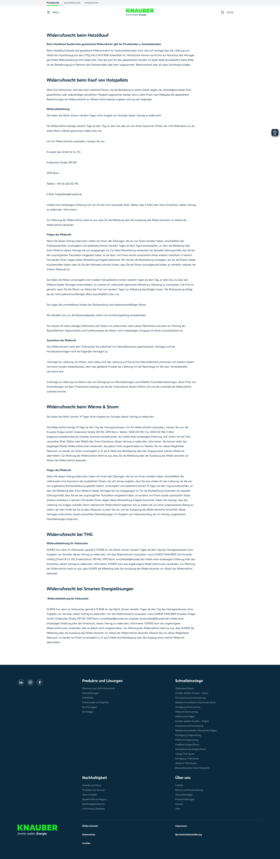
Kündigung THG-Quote (187, 759)
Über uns (183, 778)
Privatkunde (53, 3)
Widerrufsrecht (90, 826)
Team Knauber (89, 795)
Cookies (86, 843)
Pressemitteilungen (185, 799)
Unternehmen (91, 3)
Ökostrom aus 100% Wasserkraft (98, 688)
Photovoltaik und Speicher (95, 702)
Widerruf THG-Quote (185, 763)
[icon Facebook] (39, 682)
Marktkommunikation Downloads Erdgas (196, 731)
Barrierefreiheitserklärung (188, 835)
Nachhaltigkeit (94, 778)
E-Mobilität (87, 698)
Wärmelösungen (90, 693)
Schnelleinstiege (189, 681)
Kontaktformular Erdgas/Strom (190, 749)
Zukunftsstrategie (184, 795)
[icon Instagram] (30, 682)
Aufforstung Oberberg (93, 809)
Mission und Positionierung (189, 790)
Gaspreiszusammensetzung (189, 726)
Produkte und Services (93, 790)
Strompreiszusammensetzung (190, 698)
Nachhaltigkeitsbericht (93, 804)
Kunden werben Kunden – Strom (191, 693)
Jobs (177, 809)
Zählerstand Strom (184, 688)
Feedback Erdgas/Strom (187, 745)
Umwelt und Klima (91, 785)
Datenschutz (88, 835)
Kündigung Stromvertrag (187, 707)
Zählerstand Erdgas (185, 716)
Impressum (181, 826)
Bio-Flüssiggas (89, 707)
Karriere (179, 804)
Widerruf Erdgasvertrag (186, 740)
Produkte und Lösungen (102, 681)
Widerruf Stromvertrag (186, 712)
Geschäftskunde (72, 3)
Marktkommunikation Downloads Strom (195, 702)
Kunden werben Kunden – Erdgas (192, 721)
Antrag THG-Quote (184, 754)
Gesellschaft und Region (94, 799)
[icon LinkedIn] (21, 682)
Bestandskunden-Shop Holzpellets (192, 768)
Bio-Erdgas (87, 712)
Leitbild (179, 785)
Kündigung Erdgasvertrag (188, 735)
